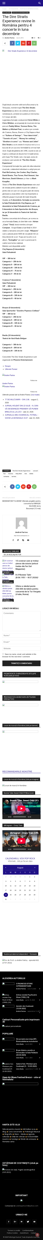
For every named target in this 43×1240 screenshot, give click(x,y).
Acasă (4, 9)
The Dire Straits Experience (21, 471)
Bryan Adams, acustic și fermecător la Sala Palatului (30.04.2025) (27, 1052)
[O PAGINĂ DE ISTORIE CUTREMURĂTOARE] (8, 986)
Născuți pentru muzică (11, 1129)
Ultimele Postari (11, 369)
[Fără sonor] (33, 817)
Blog (4, 1131)
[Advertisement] (21, 444)
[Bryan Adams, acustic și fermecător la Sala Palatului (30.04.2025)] (8, 1053)
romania (6, 476)
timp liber (19, 473)
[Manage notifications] (37, 1235)
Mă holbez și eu (29, 1129)
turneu (14, 476)
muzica (10, 473)
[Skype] (24, 540)
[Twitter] (28, 1221)
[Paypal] (19, 540)
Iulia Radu (20, 1000)
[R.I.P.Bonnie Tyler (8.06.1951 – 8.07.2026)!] (8, 578)
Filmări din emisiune (28, 1139)
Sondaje (14, 1139)
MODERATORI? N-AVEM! (12, 501)
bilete (31, 473)
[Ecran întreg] (37, 817)
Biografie (8, 1134)
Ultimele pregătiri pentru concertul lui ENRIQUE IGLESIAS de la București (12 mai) (31, 505)
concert (35, 471)
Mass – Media (20, 1134)
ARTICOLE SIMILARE (11, 551)
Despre (8, 366)
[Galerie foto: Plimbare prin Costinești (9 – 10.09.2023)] (8, 1068)
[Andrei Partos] (21, 375)
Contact (33, 1233)
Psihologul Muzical (32, 1131)
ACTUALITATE (13, 9)
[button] (39, 3)
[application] (21, 808)
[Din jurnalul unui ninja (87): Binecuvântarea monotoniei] (8, 1042)
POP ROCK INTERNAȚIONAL (29, 9)
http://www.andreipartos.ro (21, 535)
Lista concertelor (15, 1131)
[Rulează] (5, 817)
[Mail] (21, 1221)
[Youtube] (29, 540)
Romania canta (8, 1141)
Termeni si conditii (14, 1230)
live (26, 473)
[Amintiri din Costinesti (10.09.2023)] (8, 1009)
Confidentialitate (28, 1230)
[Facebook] (14, 540)
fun (4, 473)
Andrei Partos (9, 38)
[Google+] (15, 1221)
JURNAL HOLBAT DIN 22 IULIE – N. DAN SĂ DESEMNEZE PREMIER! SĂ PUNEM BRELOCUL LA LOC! (21, 409)
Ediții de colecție (18, 1136)
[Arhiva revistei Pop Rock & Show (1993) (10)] (8, 999)
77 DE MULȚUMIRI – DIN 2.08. (17, 400)
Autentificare (24, 1233)
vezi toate (35, 395)
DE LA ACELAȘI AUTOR (12, 555)
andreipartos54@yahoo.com (27, 1206)
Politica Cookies (12, 1233)
